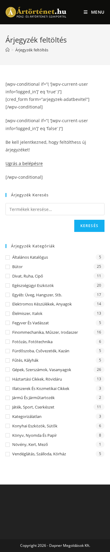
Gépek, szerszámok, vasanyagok (41, 369)
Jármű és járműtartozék (33, 397)
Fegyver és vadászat (30, 323)
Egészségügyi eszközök (33, 285)
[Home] (7, 50)
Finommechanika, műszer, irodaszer (45, 332)
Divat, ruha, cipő (27, 276)
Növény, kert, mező (30, 444)
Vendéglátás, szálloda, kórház (39, 454)
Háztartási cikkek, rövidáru (37, 379)
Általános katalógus (30, 257)
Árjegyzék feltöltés (31, 50)
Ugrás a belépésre (24, 163)
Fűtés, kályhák (25, 360)
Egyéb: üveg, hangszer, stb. (37, 295)
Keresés (89, 225)
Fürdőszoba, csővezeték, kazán (40, 351)
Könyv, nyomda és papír (34, 435)
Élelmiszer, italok (27, 313)
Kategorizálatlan (27, 416)
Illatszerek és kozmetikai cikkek (40, 388)
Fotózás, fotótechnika (32, 341)
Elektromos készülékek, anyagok (42, 304)
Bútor (17, 266)
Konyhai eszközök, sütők (34, 426)
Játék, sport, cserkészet (33, 407)
